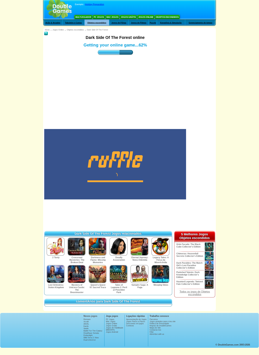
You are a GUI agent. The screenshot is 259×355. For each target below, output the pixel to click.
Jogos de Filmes (138, 23)
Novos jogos (90, 316)
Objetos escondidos (167, 17)
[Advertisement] (115, 89)
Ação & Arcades (52, 23)
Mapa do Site (155, 328)
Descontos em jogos (135, 323)
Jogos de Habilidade (114, 328)
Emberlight (88, 335)
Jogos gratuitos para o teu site (162, 321)
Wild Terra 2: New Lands (91, 339)
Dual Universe (90, 340)
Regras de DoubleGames (160, 326)
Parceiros (154, 319)
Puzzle (153, 23)
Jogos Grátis (128, 17)
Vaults (86, 328)
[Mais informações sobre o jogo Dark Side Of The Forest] (46, 31)
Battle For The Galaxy (93, 331)
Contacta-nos (155, 330)
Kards (86, 326)
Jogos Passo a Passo (135, 321)
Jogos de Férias (118, 23)
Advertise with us (157, 334)
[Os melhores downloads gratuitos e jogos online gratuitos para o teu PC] (59, 9)
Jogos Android (112, 332)
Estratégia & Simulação (171, 23)
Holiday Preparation (94, 4)
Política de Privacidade (159, 323)
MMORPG (110, 330)
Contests (130, 326)
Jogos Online (145, 17)
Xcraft (86, 322)
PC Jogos (99, 17)
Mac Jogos (112, 17)
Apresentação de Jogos (136, 319)
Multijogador (83, 17)
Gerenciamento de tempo (200, 23)
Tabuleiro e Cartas (73, 23)
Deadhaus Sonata (91, 333)
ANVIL (86, 324)
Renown (87, 319)
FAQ (151, 332)
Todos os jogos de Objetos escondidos (195, 293)
